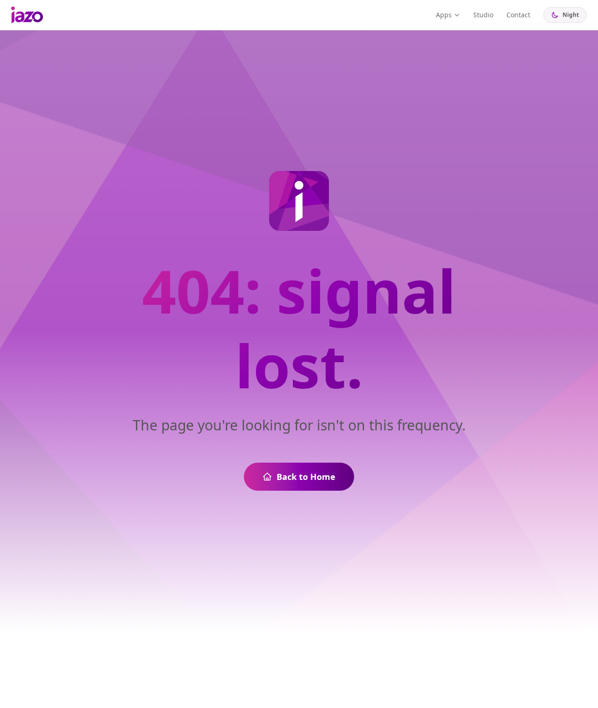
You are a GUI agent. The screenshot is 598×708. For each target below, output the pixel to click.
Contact (518, 14)
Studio (483, 14)
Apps (444, 14)
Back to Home (306, 476)
